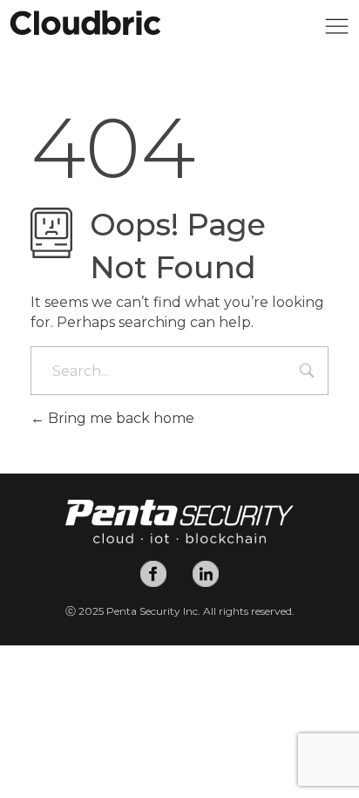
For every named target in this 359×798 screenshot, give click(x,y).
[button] (337, 31)
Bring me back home (119, 418)
